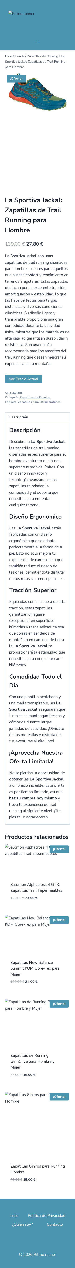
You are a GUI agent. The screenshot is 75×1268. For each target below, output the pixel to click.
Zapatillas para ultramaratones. (39, 402)
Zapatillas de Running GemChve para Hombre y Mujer (32, 1061)
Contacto (55, 1224)
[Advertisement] (37, 156)
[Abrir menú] (37, 42)
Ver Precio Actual (23, 378)
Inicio (14, 1215)
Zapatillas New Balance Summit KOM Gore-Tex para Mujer (35, 968)
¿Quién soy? (22, 1224)
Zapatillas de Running (35, 397)
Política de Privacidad (46, 1215)
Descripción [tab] (18, 417)
